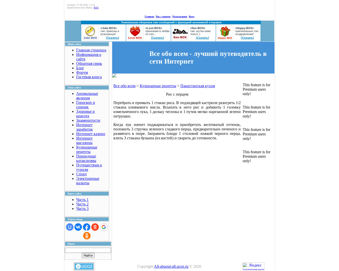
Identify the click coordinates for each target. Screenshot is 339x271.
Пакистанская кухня (197, 86)
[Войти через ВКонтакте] (78, 227)
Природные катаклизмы (86, 158)
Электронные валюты (87, 180)
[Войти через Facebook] (86, 227)
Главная (149, 16)
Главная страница (91, 50)
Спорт (81, 174)
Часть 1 (82, 199)
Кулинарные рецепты (86, 149)
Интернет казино (90, 134)
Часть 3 (82, 208)
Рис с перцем (163, 16)
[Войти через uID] (69, 227)
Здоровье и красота (85, 113)
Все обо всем (124, 86)
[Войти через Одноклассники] (87, 235)
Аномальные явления (87, 95)
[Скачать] (112, 37)
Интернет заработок (84, 127)
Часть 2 (82, 204)
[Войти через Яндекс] (95, 227)
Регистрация (179, 16)
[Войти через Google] (104, 227)
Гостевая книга (89, 77)
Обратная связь (89, 63)
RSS (96, 7)
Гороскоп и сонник (85, 104)
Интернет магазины (84, 140)
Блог (80, 68)
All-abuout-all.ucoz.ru (171, 266)
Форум (82, 72)
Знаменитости (88, 120)
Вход (191, 16)
